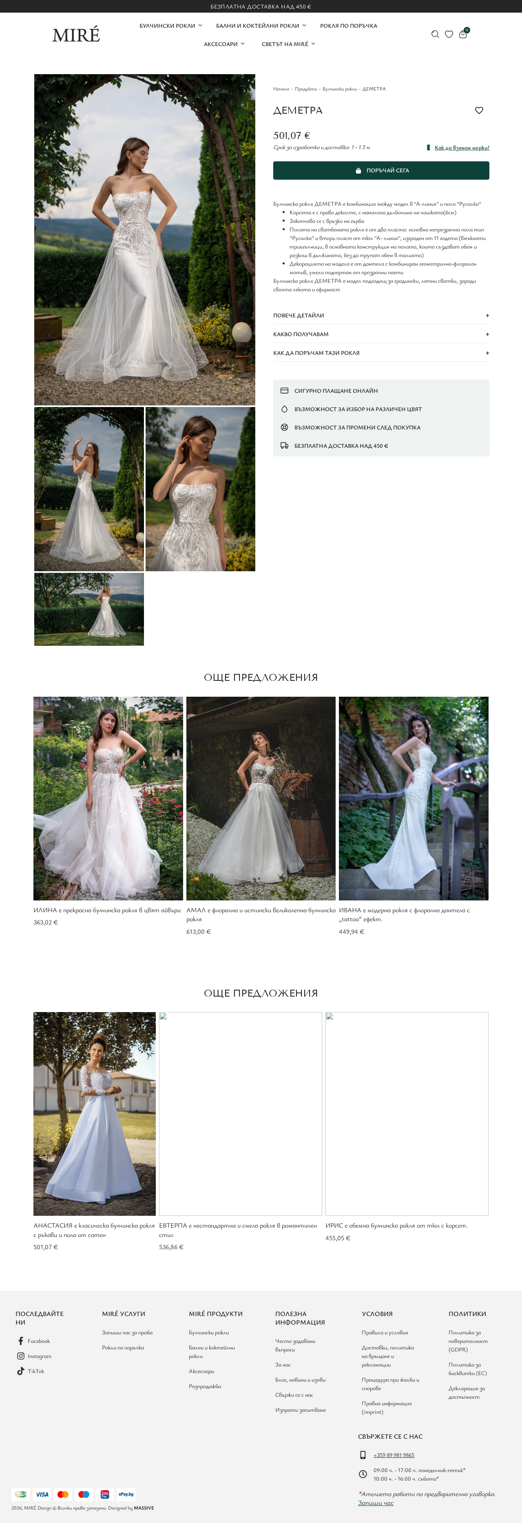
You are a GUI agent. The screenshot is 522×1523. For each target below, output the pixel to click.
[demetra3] (89, 489)
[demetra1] (144, 239)
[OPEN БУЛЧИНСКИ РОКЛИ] (200, 25)
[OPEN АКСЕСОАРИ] (243, 44)
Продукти (306, 88)
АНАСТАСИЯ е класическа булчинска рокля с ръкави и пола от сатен (94, 1230)
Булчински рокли (340, 88)
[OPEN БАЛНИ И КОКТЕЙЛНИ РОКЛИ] (304, 25)
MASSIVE (144, 1507)
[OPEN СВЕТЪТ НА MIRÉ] (313, 44)
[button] (381, 315)
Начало (281, 88)
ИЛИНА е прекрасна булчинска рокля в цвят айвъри (107, 909)
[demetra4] (89, 609)
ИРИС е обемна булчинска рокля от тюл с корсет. (396, 1225)
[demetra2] (200, 489)
